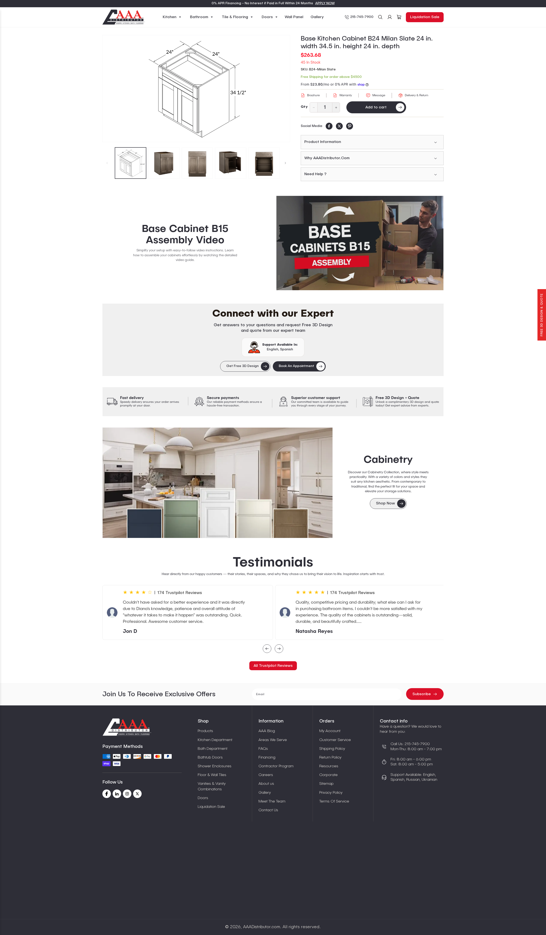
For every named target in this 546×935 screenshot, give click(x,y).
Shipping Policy (332, 749)
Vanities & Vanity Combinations (212, 786)
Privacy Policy (331, 793)
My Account (329, 731)
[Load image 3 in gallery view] (197, 163)
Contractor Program (275, 766)
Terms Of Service (334, 801)
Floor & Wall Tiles (212, 775)
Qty (304, 107)
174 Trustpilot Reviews (179, 593)
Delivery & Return (416, 95)
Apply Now (325, 3)
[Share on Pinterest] (349, 126)
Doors (203, 798)
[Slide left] (107, 163)
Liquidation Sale (424, 17)
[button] (172, 17)
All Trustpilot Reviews (273, 666)
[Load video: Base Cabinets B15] (359, 243)
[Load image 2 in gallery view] (163, 163)
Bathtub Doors (210, 757)
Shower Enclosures (214, 766)
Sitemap (326, 784)
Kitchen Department (215, 740)
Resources (328, 766)
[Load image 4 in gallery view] (230, 163)
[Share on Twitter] (339, 126)
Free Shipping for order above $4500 (331, 77)
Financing (266, 757)
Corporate (328, 775)
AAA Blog (266, 731)
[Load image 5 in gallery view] (264, 163)
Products (205, 731)
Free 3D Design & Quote (541, 314)
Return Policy (330, 757)
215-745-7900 (361, 17)
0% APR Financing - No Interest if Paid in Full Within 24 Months (262, 3)
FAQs (263, 749)
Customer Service (335, 740)
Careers (265, 775)
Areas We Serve (272, 740)
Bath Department (212, 749)
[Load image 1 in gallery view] (130, 163)
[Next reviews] (279, 649)
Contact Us (268, 810)
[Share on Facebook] (329, 126)
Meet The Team (271, 801)
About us (266, 784)
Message (378, 95)
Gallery (264, 793)
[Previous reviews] (267, 649)
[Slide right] (285, 163)
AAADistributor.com (261, 927)
